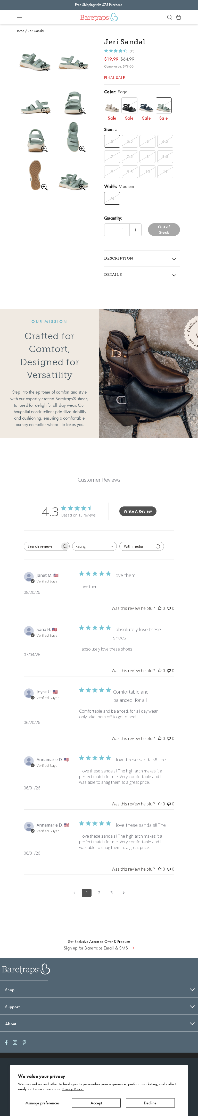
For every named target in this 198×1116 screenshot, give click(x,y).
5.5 (130, 141)
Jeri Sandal (36, 30)
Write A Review (138, 511)
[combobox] (94, 546)
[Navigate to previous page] (74, 893)
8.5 (165, 156)
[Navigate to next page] (124, 893)
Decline (150, 1103)
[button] (19, 17)
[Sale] (112, 105)
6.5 (165, 141)
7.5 (130, 156)
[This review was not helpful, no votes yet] (169, 608)
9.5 (130, 171)
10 (147, 171)
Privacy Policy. (73, 1089)
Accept (96, 1103)
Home (19, 30)
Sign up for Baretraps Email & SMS (96, 948)
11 (165, 171)
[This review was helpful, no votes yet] (159, 608)
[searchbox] (42, 546)
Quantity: (113, 218)
